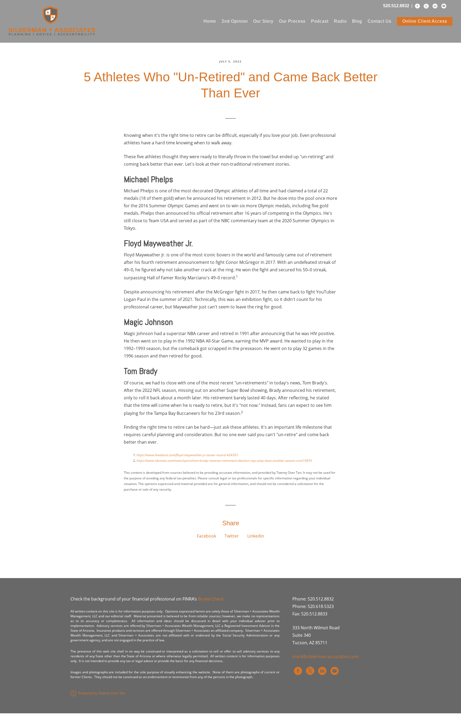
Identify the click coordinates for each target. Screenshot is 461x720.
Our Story (263, 21)
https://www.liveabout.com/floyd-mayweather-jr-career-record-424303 (187, 455)
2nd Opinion (235, 21)
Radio (340, 21)
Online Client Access (424, 21)
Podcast (319, 21)
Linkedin (255, 536)
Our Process (292, 21)
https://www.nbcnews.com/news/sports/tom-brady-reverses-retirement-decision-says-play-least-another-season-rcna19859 (224, 460)
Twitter (232, 536)
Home (210, 21)
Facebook (206, 536)
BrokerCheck (211, 599)
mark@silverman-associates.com (325, 656)
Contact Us (379, 21)
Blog (357, 21)
